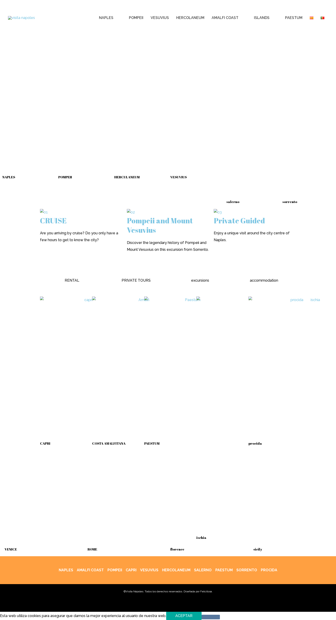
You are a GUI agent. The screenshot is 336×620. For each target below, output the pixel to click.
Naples (66, 570)
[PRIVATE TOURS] (136, 271)
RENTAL (72, 280)
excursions (200, 280)
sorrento (289, 201)
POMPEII (65, 177)
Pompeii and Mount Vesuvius (160, 225)
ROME (92, 549)
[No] (211, 617)
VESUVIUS (178, 177)
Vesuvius (149, 570)
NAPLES (8, 177)
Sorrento (246, 570)
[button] (115, 18)
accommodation (264, 280)
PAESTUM (152, 443)
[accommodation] (264, 271)
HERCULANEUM (127, 177)
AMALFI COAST (90, 570)
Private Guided (239, 220)
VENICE (11, 549)
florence (177, 549)
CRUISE (53, 220)
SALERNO (203, 570)
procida (255, 443)
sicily (257, 549)
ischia (201, 537)
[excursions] (200, 271)
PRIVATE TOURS (136, 280)
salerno (232, 201)
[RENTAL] (72, 271)
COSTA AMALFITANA (108, 443)
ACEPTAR (183, 616)
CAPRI (45, 443)
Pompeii (114, 570)
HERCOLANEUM (176, 570)
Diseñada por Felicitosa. (198, 591)
